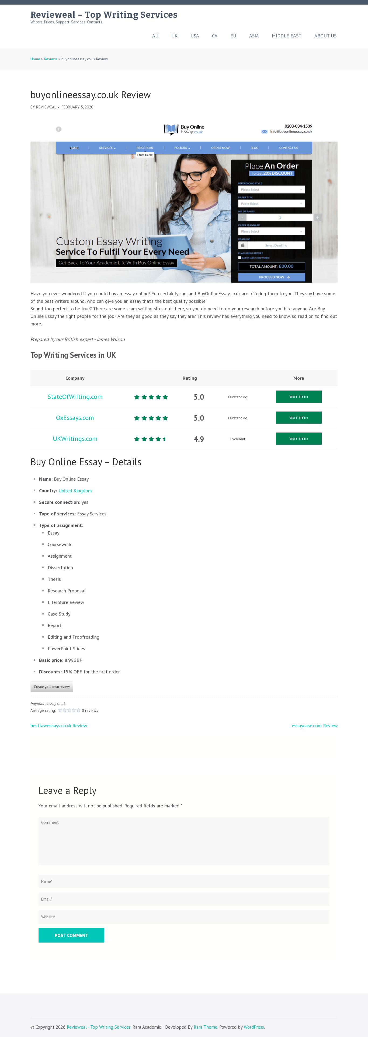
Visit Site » (298, 397)
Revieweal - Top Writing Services (99, 1027)
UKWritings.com (75, 438)
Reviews (50, 59)
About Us (325, 36)
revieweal (46, 107)
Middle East (286, 36)
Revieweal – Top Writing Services (104, 15)
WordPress (254, 1027)
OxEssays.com (75, 417)
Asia (254, 36)
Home (35, 59)
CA (214, 36)
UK (174, 36)
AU (155, 36)
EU (233, 36)
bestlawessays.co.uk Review (58, 725)
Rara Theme (205, 1027)
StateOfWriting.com (75, 396)
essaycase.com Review (315, 725)
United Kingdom (75, 490)
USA (194, 36)
